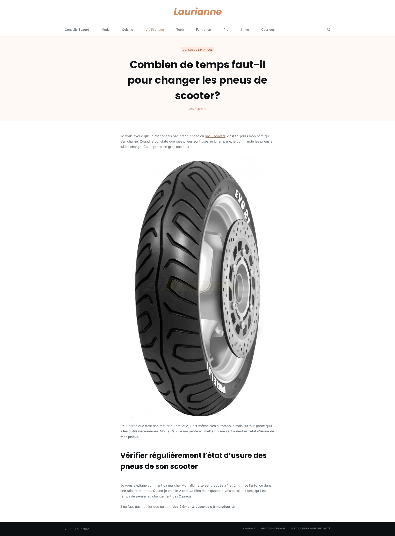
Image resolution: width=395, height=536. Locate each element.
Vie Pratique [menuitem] (154, 30)
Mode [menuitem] (105, 30)
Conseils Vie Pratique (198, 49)
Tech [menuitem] (180, 30)
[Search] (328, 29)
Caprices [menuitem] (268, 30)
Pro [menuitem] (226, 30)
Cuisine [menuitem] (127, 30)
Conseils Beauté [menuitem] (77, 30)
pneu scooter (215, 136)
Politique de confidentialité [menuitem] (310, 528)
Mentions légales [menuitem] (273, 528)
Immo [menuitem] (245, 30)
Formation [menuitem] (203, 30)
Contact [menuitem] (249, 528)
